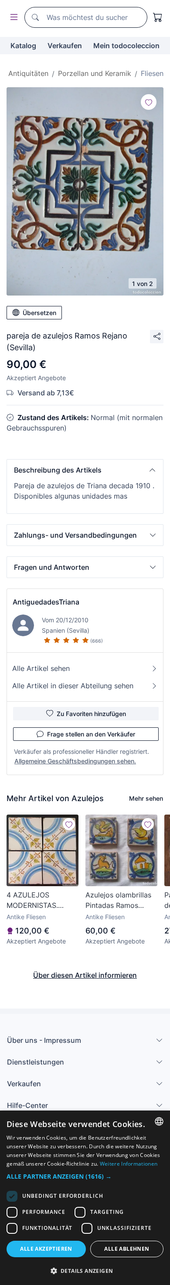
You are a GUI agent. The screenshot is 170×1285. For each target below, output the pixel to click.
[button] (85, 470)
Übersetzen (39, 312)
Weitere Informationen (128, 1163)
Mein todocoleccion (126, 45)
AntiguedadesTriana (46, 602)
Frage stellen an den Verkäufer (91, 734)
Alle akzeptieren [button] (46, 1248)
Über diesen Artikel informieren (85, 975)
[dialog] (85, 1198)
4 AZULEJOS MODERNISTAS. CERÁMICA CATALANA (32, 900)
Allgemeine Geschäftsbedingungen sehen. (75, 761)
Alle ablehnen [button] (126, 1248)
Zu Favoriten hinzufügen (91, 713)
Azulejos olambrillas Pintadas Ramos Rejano (118, 900)
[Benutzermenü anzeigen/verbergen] (12, 17)
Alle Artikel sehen (41, 668)
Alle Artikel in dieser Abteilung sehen (72, 685)
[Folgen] (148, 102)
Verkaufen (65, 45)
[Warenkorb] (158, 17)
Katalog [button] (23, 45)
